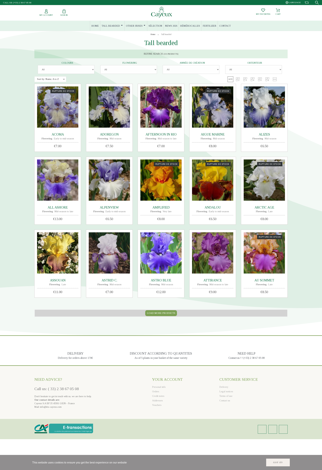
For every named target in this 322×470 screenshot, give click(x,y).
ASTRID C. (109, 280)
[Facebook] (272, 429)
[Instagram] (262, 429)
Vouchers (157, 405)
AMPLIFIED (161, 207)
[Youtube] (283, 429)
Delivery (223, 387)
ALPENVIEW (109, 207)
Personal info (159, 387)
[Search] (317, 2)
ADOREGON (109, 134)
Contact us (224, 400)
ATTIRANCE (212, 280)
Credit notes (158, 396)
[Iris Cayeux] (161, 12)
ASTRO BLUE (161, 280)
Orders (155, 391)
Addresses (157, 400)
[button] (230, 79)
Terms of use (225, 396)
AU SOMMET (264, 280)
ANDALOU (213, 207)
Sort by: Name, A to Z (48, 79)
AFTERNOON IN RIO (161, 134)
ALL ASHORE (58, 207)
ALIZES (264, 134)
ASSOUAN (58, 280)
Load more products (161, 313)
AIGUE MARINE (213, 134)
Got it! (278, 462)
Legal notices (226, 391)
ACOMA (58, 134)
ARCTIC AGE (264, 207)
